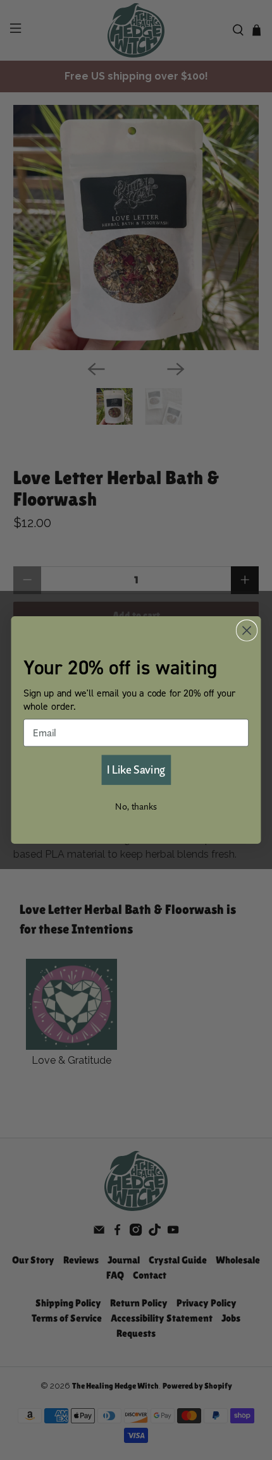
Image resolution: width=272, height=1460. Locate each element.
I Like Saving (136, 769)
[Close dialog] (247, 630)
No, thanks (136, 806)
